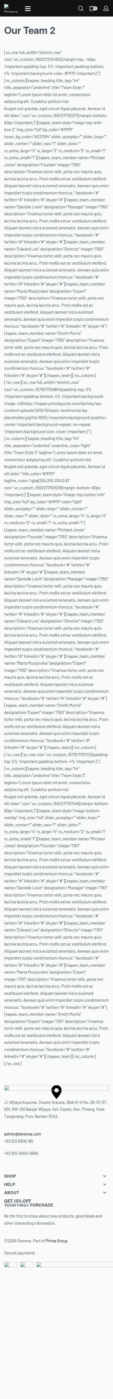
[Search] (80, 8)
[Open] (28, 8)
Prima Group (56, 1240)
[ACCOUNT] (106, 8)
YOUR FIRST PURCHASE (28, 1203)
